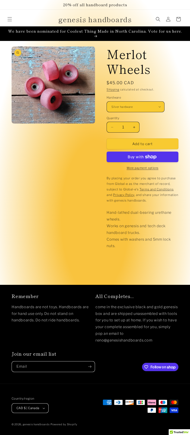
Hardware (114, 97)
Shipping (113, 89)
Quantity (113, 118)
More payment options (142, 168)
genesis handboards (36, 424)
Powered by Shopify (64, 424)
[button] (10, 19)
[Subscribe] (90, 366)
